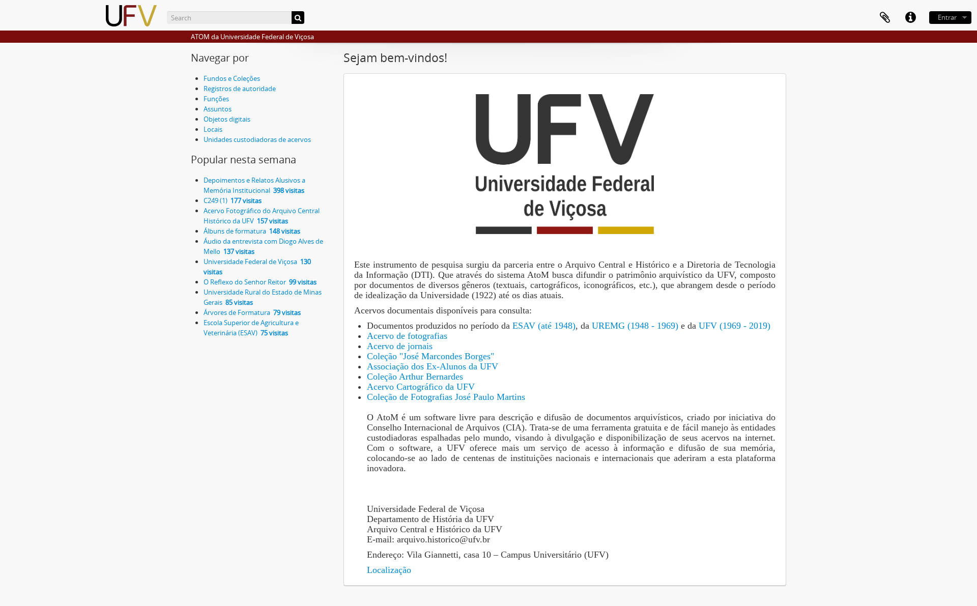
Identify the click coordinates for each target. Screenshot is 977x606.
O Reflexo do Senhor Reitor (260, 281)
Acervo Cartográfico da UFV (421, 387)
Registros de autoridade (240, 88)
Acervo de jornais (400, 346)
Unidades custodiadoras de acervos (257, 139)
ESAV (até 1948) (543, 326)
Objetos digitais (227, 119)
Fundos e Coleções (232, 78)
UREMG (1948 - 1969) (633, 326)
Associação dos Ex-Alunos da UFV (432, 366)
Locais (213, 129)
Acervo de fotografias (407, 336)
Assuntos (218, 108)
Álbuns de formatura (252, 231)
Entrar (947, 17)
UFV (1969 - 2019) (733, 326)
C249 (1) (233, 200)
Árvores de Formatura (252, 312)
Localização (389, 570)
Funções (216, 98)
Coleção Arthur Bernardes (415, 376)
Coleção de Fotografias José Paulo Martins (446, 397)
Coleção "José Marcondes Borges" (430, 356)
